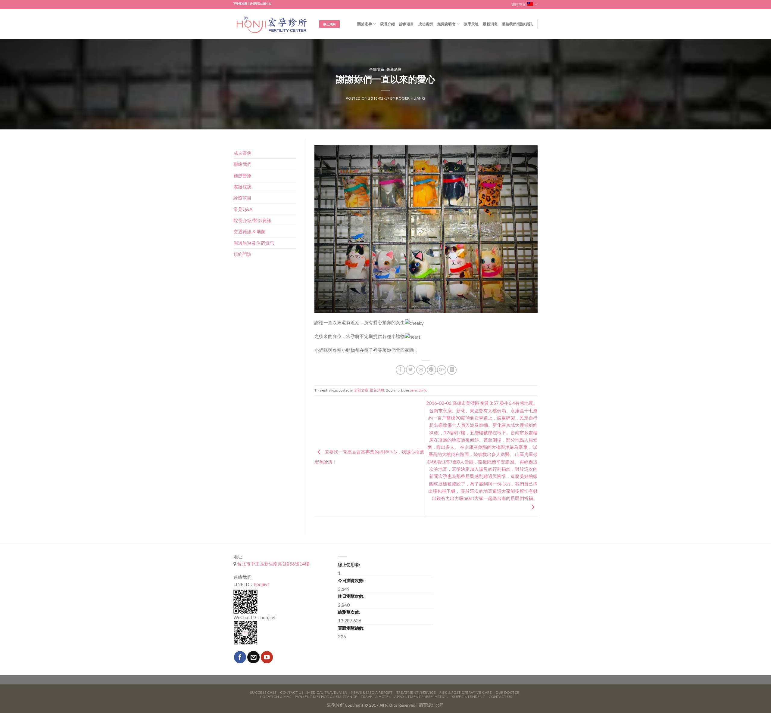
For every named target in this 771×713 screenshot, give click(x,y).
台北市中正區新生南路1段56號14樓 (272, 563)
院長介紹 (387, 24)
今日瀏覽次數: (351, 580)
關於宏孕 (364, 24)
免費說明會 (446, 24)
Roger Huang (410, 98)
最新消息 (490, 24)
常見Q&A (242, 209)
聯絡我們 (242, 164)
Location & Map (275, 697)
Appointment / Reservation (421, 697)
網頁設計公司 (431, 705)
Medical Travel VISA (327, 692)
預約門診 (242, 254)
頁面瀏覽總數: (351, 628)
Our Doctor (507, 692)
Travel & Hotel (376, 697)
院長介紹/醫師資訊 (252, 220)
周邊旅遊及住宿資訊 (253, 243)
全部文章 (376, 69)
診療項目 (406, 24)
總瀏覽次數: (349, 612)
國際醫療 (242, 175)
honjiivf (261, 584)
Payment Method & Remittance (326, 697)
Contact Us (292, 692)
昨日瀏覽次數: (351, 596)
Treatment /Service (416, 692)
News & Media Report (372, 692)
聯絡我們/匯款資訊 (517, 24)
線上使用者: (349, 564)
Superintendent (468, 697)
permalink (418, 390)
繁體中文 (518, 4)
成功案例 (425, 24)
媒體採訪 (242, 186)
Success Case (263, 692)
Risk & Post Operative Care (465, 692)
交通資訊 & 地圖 (249, 231)
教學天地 (471, 24)
